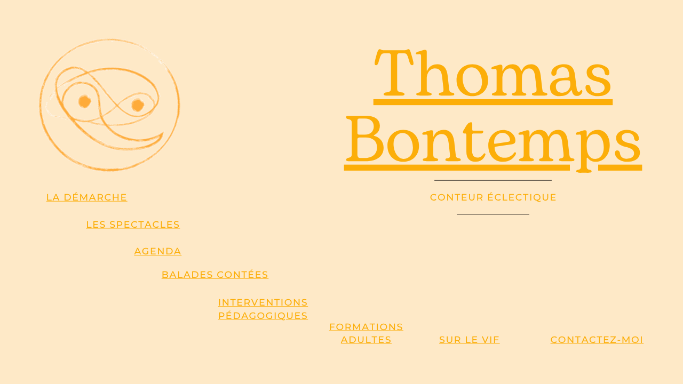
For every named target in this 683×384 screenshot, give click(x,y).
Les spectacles (133, 224)
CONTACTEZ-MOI (597, 340)
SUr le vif (469, 340)
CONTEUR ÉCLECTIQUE (493, 197)
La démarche (87, 197)
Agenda (157, 252)
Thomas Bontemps (493, 109)
